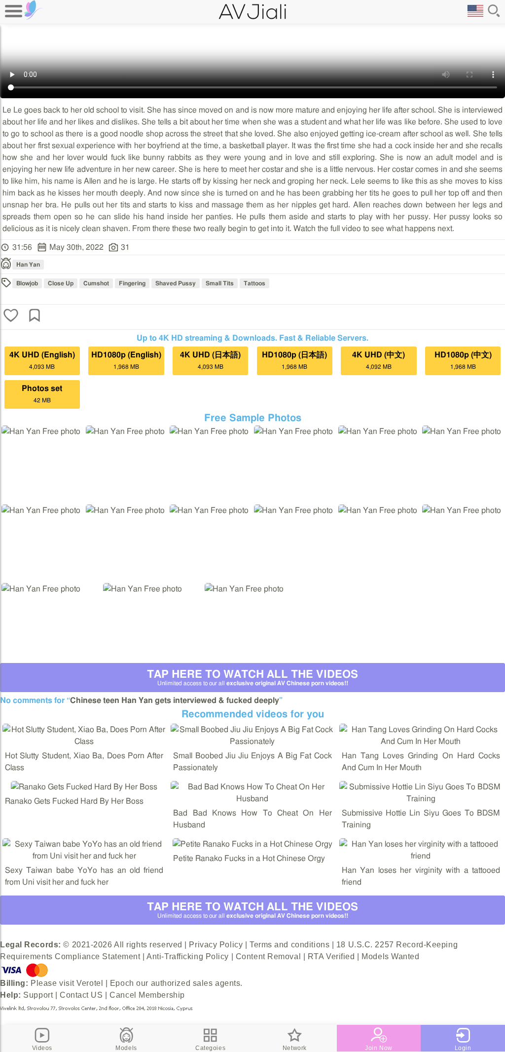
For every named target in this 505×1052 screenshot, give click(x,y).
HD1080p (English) (126, 360)
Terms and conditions (289, 944)
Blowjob (27, 283)
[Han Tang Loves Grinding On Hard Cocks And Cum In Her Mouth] (421, 741)
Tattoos (254, 283)
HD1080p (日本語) (294, 360)
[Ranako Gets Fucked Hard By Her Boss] (84, 787)
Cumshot (96, 283)
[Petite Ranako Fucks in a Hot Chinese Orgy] (252, 844)
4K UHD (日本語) (210, 360)
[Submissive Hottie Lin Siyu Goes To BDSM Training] (421, 799)
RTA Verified (331, 956)
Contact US (81, 995)
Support (38, 995)
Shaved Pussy (175, 283)
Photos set (42, 394)
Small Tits (220, 283)
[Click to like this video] (11, 316)
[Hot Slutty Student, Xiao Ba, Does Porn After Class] (84, 741)
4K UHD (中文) (378, 360)
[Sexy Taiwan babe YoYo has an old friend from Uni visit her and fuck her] (84, 856)
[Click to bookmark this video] (34, 316)
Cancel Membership (147, 995)
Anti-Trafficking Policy (187, 956)
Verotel (89, 983)
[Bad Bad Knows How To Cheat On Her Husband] (252, 799)
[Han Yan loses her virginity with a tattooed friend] (421, 856)
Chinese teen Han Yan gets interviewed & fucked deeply (174, 700)
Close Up (60, 283)
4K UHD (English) (42, 360)
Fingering (132, 283)
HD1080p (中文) (463, 360)
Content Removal (268, 956)
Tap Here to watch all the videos (252, 677)
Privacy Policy (216, 944)
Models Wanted (390, 956)
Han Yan (28, 265)
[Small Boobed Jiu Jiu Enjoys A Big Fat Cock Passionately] (252, 741)
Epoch (122, 983)
